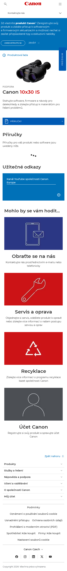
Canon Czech (32, 549)
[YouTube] (50, 556)
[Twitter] (42, 556)
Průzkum (62, 59)
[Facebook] (16, 556)
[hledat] (5, 4)
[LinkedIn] (33, 556)
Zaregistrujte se (13, 43)
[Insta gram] (25, 556)
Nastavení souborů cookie (33, 539)
